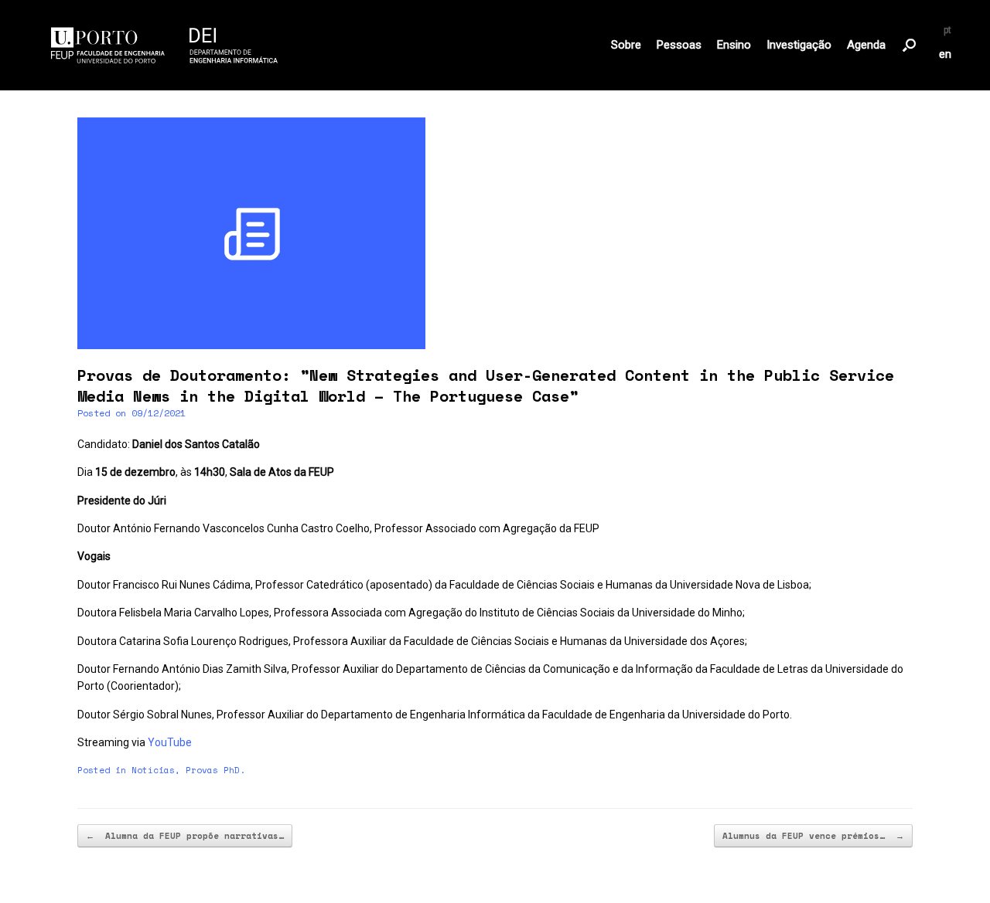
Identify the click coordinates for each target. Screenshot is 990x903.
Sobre (626, 45)
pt (947, 30)
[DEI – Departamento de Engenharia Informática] (165, 44)
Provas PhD (213, 770)
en (945, 54)
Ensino (734, 45)
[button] (909, 45)
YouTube (170, 742)
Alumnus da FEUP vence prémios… (813, 836)
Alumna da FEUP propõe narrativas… (185, 836)
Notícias (153, 770)
